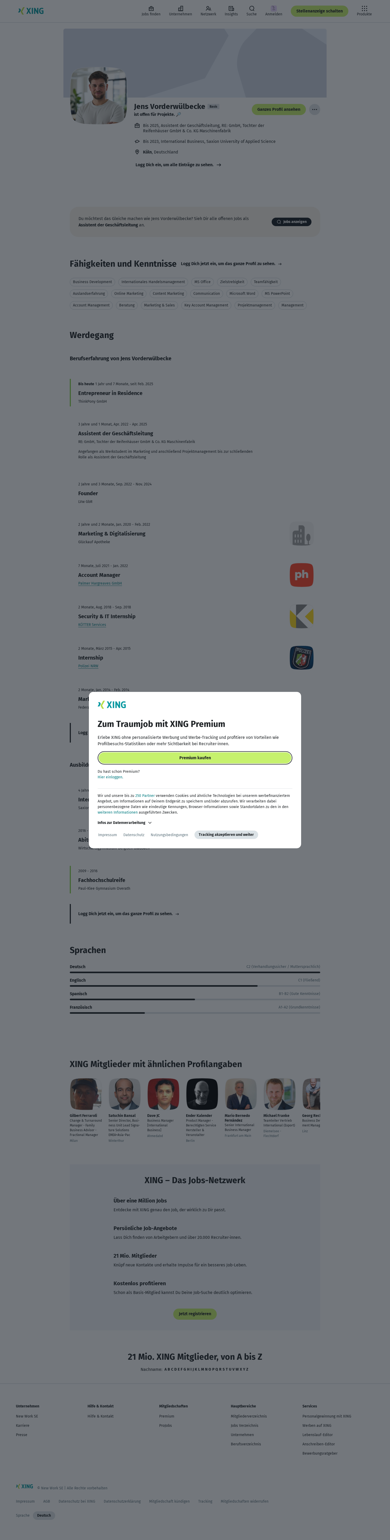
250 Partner (145, 795)
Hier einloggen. (110, 777)
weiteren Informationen (118, 812)
